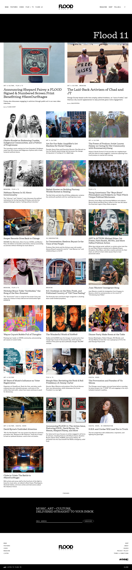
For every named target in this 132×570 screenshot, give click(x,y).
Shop (110, 7)
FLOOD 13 (39, 7)
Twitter (117, 12)
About (126, 546)
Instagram (118, 10)
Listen (6, 553)
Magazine (103, 7)
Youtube (117, 18)
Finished (66, 493)
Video (21, 7)
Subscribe (88, 521)
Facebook (117, 15)
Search (126, 548)
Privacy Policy (122, 551)
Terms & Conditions (121, 553)
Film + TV (30, 7)
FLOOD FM (117, 20)
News (7, 7)
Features (14, 7)
